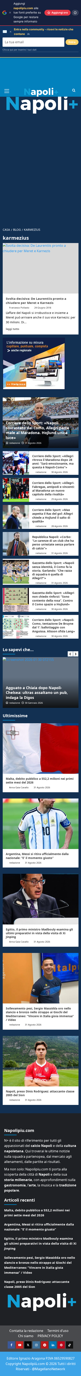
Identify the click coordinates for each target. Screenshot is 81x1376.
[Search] (73, 90)
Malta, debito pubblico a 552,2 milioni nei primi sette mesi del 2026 (40, 780)
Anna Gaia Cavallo (19, 787)
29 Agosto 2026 (59, 499)
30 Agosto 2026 (59, 472)
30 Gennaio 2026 (34, 702)
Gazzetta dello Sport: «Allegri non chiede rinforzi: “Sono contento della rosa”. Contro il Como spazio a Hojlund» (53, 598)
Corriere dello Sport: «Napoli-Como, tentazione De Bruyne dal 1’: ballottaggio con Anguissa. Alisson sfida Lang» (53, 625)
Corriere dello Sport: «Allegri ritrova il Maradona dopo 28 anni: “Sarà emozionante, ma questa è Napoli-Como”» (53, 461)
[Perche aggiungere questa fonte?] (75, 12)
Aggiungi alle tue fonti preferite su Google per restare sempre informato (27, 12)
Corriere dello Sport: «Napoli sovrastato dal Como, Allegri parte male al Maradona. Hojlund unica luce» (37, 430)
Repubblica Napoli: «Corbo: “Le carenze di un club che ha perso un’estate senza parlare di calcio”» (53, 542)
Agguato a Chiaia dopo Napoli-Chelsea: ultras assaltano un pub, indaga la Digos (37, 692)
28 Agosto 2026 (59, 526)
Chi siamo (25, 1336)
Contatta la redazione (26, 1330)
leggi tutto (12, 329)
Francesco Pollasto (19, 307)
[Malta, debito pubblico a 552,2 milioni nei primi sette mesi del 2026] (41, 748)
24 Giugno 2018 (42, 307)
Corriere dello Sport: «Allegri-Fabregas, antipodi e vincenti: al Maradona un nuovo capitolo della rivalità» (53, 488)
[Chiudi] (10, 12)
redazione (14, 442)
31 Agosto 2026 (33, 442)
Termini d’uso (58, 1330)
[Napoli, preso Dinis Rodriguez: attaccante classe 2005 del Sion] (41, 1061)
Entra (72, 42)
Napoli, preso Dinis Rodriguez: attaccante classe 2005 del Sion (40, 1093)
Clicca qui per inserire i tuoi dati (19, 49)
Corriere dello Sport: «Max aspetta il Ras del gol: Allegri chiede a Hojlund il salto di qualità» (52, 515)
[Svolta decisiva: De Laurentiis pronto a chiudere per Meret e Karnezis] (41, 268)
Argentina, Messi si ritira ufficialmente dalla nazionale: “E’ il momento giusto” (37, 856)
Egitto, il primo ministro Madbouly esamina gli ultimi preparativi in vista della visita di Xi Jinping (39, 933)
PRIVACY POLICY (50, 1336)
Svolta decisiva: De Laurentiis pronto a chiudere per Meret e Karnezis (36, 300)
